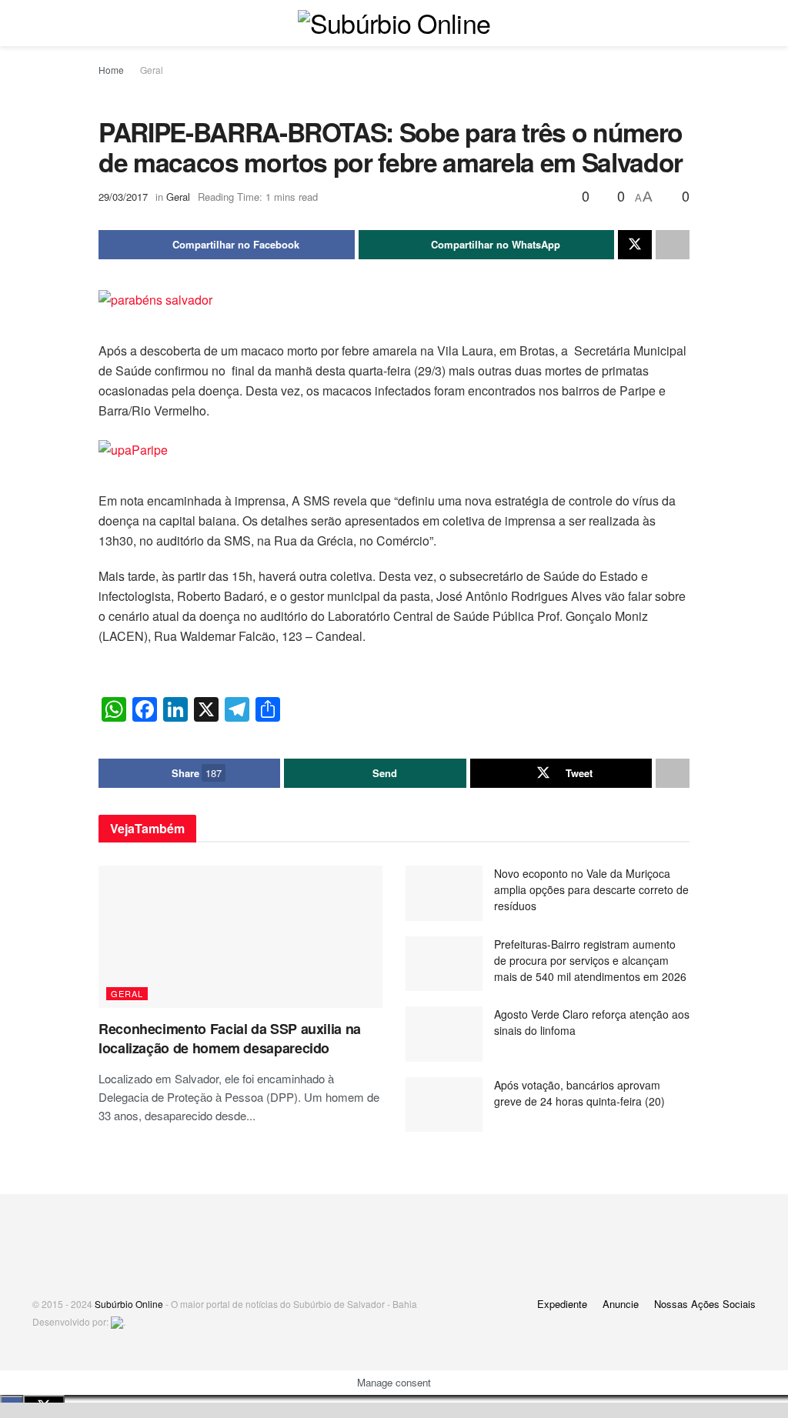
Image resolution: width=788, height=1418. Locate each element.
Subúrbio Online (129, 1303)
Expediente (562, 1303)
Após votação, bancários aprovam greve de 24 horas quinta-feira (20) (579, 1093)
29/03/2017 (123, 196)
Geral (151, 69)
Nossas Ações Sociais (705, 1303)
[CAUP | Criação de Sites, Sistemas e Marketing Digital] (117, 1321)
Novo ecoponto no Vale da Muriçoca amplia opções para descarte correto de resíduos (591, 889)
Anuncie (621, 1303)
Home (111, 69)
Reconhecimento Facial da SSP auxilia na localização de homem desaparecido (229, 1038)
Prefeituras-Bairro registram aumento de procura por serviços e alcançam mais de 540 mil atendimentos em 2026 (590, 960)
